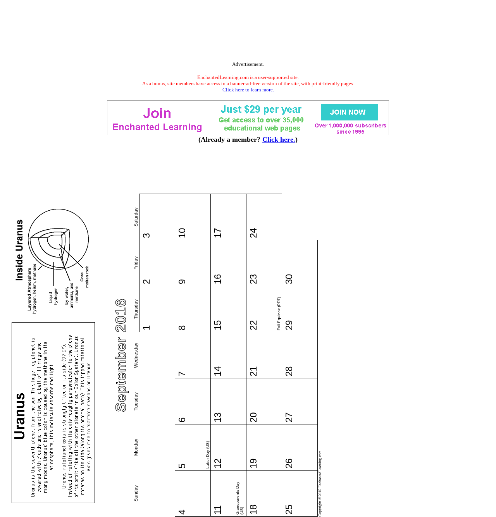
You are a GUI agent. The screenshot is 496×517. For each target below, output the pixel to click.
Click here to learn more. (248, 90)
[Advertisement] (248, 32)
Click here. (278, 139)
